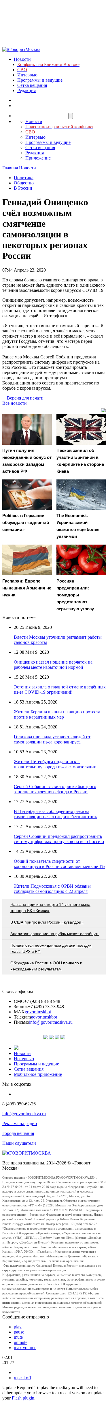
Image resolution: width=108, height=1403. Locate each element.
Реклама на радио (19, 1123)
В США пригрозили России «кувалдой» (47, 922)
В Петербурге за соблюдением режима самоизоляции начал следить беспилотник (55, 814)
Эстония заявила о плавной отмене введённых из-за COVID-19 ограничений (60, 689)
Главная (10, 167)
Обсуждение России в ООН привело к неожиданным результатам (46, 966)
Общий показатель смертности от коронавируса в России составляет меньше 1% (59, 864)
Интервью (27, 74)
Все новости (14, 403)
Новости (22, 59)
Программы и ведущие (39, 80)
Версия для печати (25, 397)
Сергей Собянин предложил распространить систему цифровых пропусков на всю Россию (59, 839)
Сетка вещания (32, 85)
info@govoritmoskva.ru (51, 1022)
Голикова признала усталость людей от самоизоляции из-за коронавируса (52, 739)
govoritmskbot (38, 1011)
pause (19, 1331)
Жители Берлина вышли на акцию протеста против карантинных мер (57, 714)
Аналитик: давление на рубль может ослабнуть (54, 933)
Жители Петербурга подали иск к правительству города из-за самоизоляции (55, 764)
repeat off (22, 1377)
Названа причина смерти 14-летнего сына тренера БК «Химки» (50, 907)
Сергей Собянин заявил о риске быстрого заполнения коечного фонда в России (55, 789)
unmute (20, 1342)
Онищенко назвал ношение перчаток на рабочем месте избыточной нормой (53, 665)
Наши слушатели (19, 1143)
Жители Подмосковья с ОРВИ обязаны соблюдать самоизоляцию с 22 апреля (52, 889)
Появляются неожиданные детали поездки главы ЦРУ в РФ (51, 948)
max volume (25, 1347)
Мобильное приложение (38, 1074)
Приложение (38, 157)
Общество (24, 182)
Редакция (26, 90)
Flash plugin (23, 1397)
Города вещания (18, 1133)
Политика (23, 177)
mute (18, 1337)
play (18, 1326)
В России (23, 188)
